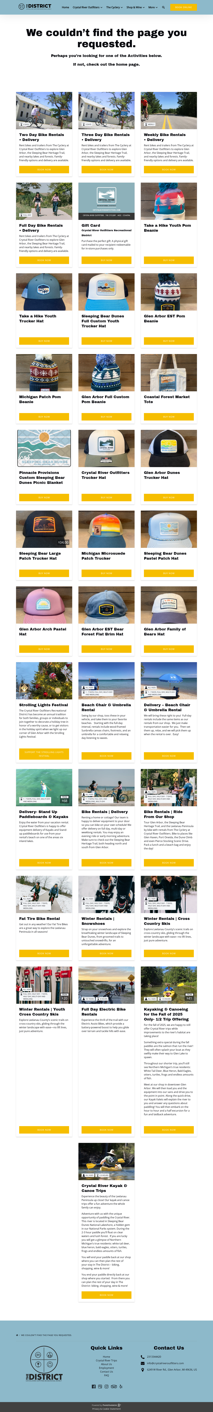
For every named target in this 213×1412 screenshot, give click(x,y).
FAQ (106, 1375)
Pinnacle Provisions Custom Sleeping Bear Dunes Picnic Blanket (42, 478)
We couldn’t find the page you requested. (47, 1335)
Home (65, 7)
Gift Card (91, 225)
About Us (106, 1364)
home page (127, 64)
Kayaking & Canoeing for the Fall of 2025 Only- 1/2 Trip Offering (166, 1014)
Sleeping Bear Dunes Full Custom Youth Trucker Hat (103, 321)
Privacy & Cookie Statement (106, 1408)
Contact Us (106, 1371)
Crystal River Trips (106, 1360)
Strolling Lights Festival (43, 705)
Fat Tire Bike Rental (39, 919)
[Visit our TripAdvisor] (114, 1386)
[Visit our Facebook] (94, 1386)
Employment (106, 1368)
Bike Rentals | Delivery (105, 812)
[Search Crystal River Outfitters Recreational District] (163, 7)
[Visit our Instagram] (106, 1386)
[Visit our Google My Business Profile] (100, 1386)
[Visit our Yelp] (120, 1386)
